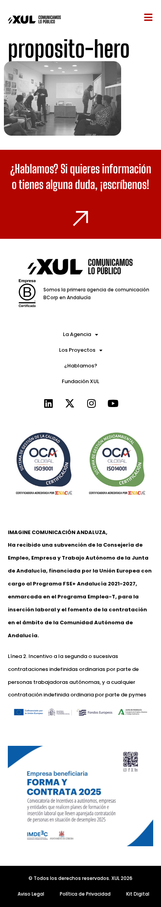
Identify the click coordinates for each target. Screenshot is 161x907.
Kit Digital (137, 894)
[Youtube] (113, 403)
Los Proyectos (77, 350)
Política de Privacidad (85, 894)
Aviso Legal (31, 894)
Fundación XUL (80, 381)
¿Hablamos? (80, 365)
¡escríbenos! (124, 184)
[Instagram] (91, 403)
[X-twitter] (70, 403)
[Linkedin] (48, 403)
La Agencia (77, 334)
